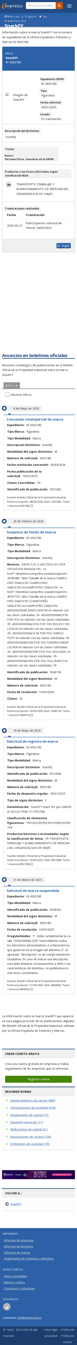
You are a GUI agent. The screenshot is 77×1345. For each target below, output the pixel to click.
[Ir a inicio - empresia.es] (13, 5)
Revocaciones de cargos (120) (30, 1137)
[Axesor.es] (38, 1174)
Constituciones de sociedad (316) (33, 1107)
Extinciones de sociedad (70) (29, 1144)
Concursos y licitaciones (19, 1288)
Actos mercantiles (15, 1276)
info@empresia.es (29, 1318)
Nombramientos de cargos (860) (32, 1100)
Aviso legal (51, 1329)
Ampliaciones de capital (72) (29, 1115)
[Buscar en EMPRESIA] (59, 5)
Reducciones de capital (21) (29, 1129)
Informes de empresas (19, 1240)
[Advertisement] (38, 308)
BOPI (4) (12, 386)
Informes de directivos (18, 1246)
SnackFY (16, 1204)
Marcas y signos (14, 1282)
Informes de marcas (17, 1253)
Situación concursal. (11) (26, 1122)
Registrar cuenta (38, 1079)
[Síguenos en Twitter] (6, 1307)
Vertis (10, 1329)
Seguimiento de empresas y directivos (29, 1258)
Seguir (65, 246)
